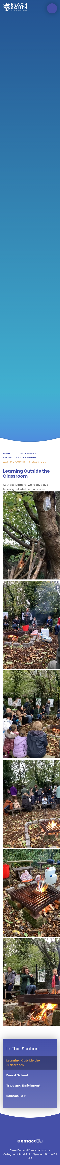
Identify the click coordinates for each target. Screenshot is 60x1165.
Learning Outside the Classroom (25, 461)
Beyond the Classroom (19, 457)
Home (6, 453)
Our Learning (27, 453)
